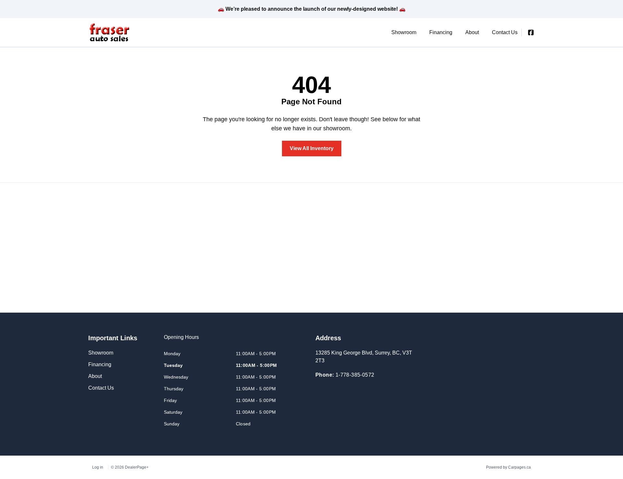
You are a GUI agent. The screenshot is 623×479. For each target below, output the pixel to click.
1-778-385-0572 (355, 375)
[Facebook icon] (531, 32)
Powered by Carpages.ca (508, 467)
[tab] (181, 340)
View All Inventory (312, 148)
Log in (97, 467)
